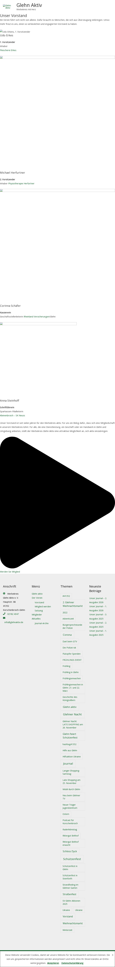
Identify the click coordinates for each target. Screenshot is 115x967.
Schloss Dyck (70, 851)
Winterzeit (67, 930)
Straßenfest (69, 894)
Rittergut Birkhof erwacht (71, 843)
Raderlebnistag (70, 829)
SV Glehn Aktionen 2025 (71, 902)
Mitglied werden (43, 606)
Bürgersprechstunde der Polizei (72, 626)
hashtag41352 (69, 744)
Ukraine (66, 910)
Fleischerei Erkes (8, 50)
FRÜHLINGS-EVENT (72, 659)
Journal (68, 763)
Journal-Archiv (42, 623)
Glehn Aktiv (29, 5)
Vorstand (39, 602)
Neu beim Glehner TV (71, 797)
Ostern (66, 814)
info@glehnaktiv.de (13, 622)
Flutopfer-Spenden (72, 653)
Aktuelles (36, 618)
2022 (65, 612)
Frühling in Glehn (71, 672)
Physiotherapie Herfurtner (21, 183)
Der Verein (37, 597)
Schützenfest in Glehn (70, 868)
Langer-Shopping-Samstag (71, 772)
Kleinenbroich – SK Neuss (12, 415)
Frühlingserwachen (72, 678)
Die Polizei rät (69, 647)
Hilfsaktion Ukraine (72, 756)
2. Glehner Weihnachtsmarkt (73, 604)
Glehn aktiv (37, 593)
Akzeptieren (53, 962)
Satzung (39, 610)
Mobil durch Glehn (71, 789)
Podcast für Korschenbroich (70, 822)
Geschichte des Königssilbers (70, 699)
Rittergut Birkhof (71, 835)
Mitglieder (37, 614)
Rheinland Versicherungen (36, 316)
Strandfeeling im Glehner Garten (70, 886)
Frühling (66, 666)
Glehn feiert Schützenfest (70, 735)
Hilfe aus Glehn (70, 750)
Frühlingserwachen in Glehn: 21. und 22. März (73, 687)
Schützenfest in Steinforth (70, 877)
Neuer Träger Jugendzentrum (70, 806)
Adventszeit (68, 618)
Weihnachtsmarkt (73, 923)
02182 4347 (13, 613)
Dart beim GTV (70, 641)
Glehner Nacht (72, 714)
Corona (67, 634)
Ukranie (79, 910)
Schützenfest (72, 859)
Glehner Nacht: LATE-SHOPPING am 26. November (73, 724)
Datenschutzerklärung (72, 962)
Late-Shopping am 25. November (71, 782)
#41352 (66, 596)
